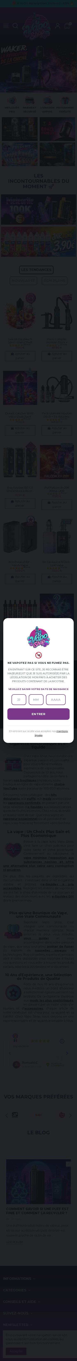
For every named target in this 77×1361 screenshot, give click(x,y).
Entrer (39, 714)
